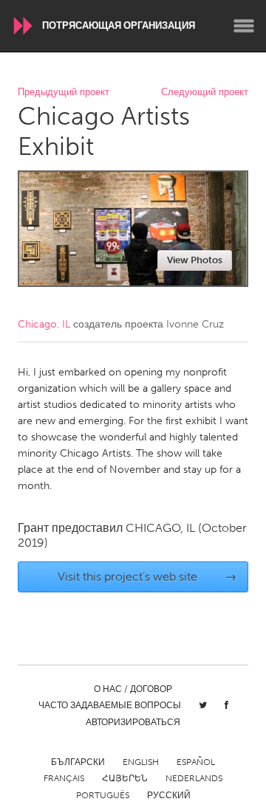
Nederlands (194, 778)
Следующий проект (204, 92)
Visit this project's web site (147, 577)
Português (102, 795)
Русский (169, 795)
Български (78, 762)
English (141, 762)
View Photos (194, 260)
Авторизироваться (133, 722)
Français (64, 778)
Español (196, 762)
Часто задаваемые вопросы (109, 705)
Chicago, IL (44, 324)
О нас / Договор (133, 689)
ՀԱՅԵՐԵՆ (125, 778)
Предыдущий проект (63, 92)
